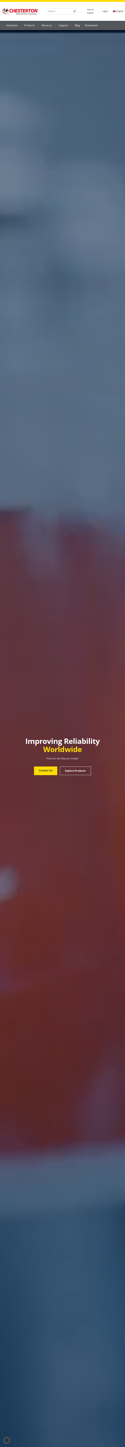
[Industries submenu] (21, 25)
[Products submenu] (38, 25)
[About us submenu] (55, 25)
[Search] (75, 11)
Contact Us (45, 770)
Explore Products (75, 770)
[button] (6, 1440)
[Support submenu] (71, 25)
